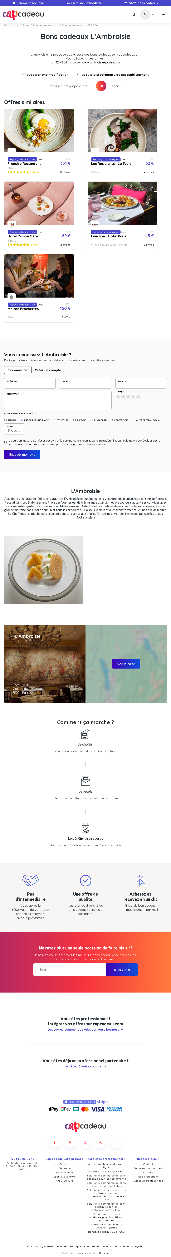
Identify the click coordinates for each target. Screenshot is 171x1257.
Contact (148, 1164)
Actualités (148, 1172)
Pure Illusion (100, 1253)
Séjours (64, 1164)
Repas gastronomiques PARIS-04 (80, 25)
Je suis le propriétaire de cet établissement (115, 75)
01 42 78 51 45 (61, 62)
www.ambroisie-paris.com (101, 62)
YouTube (62, 420)
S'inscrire (122, 970)
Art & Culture (64, 1180)
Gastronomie (11, 25)
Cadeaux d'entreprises (148, 1180)
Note (119, 392)
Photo (11, 426)
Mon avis (12, 394)
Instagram (100, 420)
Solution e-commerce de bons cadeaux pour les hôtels (106, 1184)
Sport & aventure (64, 1176)
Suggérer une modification (47, 75)
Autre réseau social (148, 420)
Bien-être (65, 1168)
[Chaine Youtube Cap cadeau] (85, 1143)
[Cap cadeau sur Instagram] (70, 1143)
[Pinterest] (101, 1143)
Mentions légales (133, 1246)
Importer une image (36, 420)
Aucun (12, 420)
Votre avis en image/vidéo (19, 413)
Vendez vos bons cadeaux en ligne (106, 1166)
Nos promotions (148, 1176)
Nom (65, 381)
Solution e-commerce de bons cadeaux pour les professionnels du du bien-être (106, 1195)
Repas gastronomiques (45, 25)
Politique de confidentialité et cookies (94, 1246)
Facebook (122, 420)
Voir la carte (126, 664)
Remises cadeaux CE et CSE (106, 1231)
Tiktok (81, 420)
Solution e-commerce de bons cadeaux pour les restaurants (106, 1177)
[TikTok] (116, 1143)
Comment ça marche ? (148, 1168)
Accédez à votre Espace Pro (106, 1171)
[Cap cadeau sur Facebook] (54, 1143)
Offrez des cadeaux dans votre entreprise (106, 1226)
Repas (26, 25)
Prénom (12, 381)
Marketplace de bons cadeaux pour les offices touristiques (106, 1217)
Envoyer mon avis (22, 455)
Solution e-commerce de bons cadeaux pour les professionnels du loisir (106, 1206)
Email (121, 381)
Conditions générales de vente (47, 1246)
